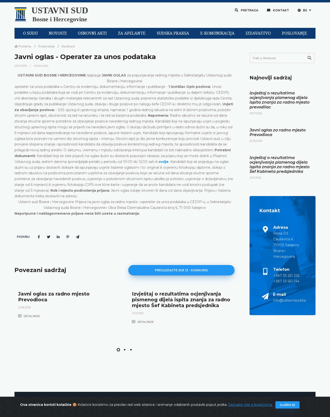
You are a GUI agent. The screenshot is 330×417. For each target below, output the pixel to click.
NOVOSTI (58, 33)
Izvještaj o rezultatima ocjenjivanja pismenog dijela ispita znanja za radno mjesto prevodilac (279, 100)
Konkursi (68, 46)
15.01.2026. (138, 313)
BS (305, 10)
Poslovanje (46, 46)
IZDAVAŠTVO (258, 33)
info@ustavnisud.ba (289, 300)
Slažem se (287, 405)
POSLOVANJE (294, 33)
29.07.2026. (256, 113)
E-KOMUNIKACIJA (217, 33)
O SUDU (30, 33)
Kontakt (280, 10)
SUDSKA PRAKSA (173, 33)
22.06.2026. (24, 307)
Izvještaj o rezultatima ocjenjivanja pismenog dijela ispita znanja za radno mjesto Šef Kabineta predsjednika (181, 299)
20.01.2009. (21, 66)
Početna (24, 46)
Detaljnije (31, 316)
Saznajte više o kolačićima (250, 404)
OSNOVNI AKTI (92, 33)
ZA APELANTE (131, 33)
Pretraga (249, 10)
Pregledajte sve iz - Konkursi (181, 270)
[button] (118, 350)
